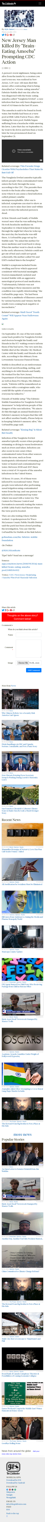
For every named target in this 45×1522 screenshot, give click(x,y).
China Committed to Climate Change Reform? (20, 1271)
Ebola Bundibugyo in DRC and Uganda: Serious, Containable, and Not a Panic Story (19, 745)
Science (12, 915)
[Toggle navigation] (40, 3)
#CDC (11, 575)
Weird (11, 847)
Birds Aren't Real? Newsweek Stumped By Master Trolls (19, 1020)
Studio (22, 847)
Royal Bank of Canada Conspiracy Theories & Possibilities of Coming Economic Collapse (20, 1374)
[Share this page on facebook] (5, 34)
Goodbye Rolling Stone (11, 1443)
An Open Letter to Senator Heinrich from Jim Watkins (20, 1170)
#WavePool (14, 577)
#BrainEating (30, 575)
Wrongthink (11, 1497)
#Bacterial (24, 577)
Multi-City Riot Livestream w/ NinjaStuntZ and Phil (21, 1340)
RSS (8, 1509)
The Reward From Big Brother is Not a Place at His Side (21, 1124)
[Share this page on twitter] (3, 34)
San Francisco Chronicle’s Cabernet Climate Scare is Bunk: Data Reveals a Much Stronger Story (20, 810)
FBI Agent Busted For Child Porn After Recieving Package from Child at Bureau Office (22, 985)
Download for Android (15, 1483)
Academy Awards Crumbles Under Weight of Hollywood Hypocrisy (20, 1055)
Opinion (16, 847)
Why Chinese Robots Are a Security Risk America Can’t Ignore (18, 714)
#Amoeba (6, 577)
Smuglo (9, 1495)
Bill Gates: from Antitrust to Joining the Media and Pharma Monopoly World (22, 918)
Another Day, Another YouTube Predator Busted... (22, 1239)
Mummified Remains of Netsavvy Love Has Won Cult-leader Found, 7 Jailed (22, 850)
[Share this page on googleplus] (7, 34)
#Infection (32, 577)
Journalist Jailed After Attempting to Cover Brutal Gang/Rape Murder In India (22, 1090)
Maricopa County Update (12, 952)
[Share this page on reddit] (13, 34)
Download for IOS (13, 1480)
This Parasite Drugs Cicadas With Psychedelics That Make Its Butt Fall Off (22, 169)
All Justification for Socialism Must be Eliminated (22, 884)
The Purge (12, 1121)
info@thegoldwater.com (16, 1504)
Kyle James (10, 29)
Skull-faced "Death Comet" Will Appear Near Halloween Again (20, 315)
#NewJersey (19, 575)
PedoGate (12, 982)
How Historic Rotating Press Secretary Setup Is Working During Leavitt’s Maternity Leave (20, 777)
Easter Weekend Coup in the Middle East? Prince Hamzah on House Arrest (22, 1409)
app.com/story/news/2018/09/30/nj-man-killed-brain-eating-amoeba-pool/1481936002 (22, 566)
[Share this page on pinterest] (11, 34)
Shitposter (10, 1492)
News (25, 29)
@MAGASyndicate (11, 550)
